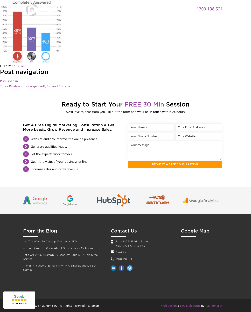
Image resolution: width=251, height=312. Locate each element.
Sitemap (93, 306)
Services (123, 9)
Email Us (121, 252)
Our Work (145, 9)
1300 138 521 (210, 9)
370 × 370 (18, 66)
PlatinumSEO (213, 306)
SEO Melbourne (190, 306)
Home (81, 9)
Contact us (169, 9)
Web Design (169, 306)
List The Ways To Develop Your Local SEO (50, 241)
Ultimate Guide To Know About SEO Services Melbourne (58, 248)
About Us (101, 9)
